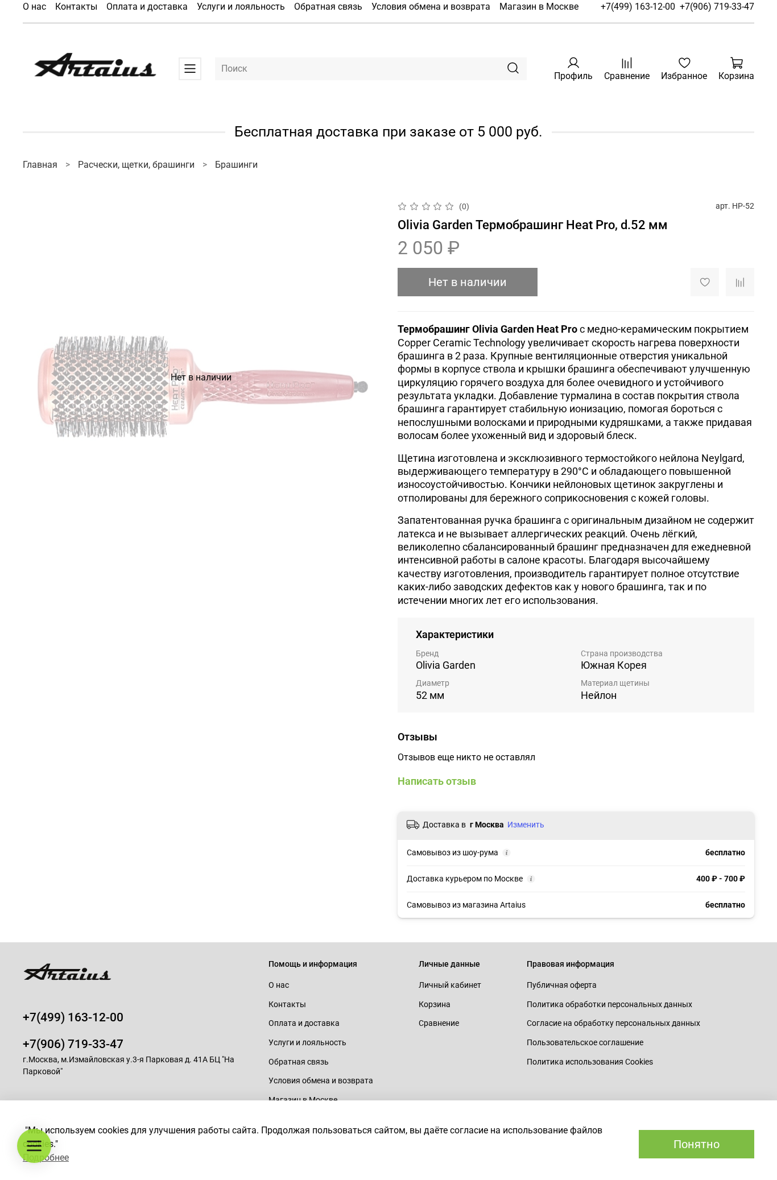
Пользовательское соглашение (585, 1042)
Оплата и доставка (147, 6)
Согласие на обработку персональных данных (613, 1023)
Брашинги (236, 164)
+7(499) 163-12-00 (638, 6)
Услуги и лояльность (241, 6)
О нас (34, 6)
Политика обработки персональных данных (609, 1004)
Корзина (435, 1004)
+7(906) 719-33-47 (717, 6)
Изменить (525, 824)
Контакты (76, 6)
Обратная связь (328, 6)
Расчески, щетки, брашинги (136, 164)
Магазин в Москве (538, 6)
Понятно (696, 1144)
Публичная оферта (562, 985)
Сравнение (439, 1023)
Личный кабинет (450, 985)
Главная (40, 164)
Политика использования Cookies (590, 1062)
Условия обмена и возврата (430, 6)
